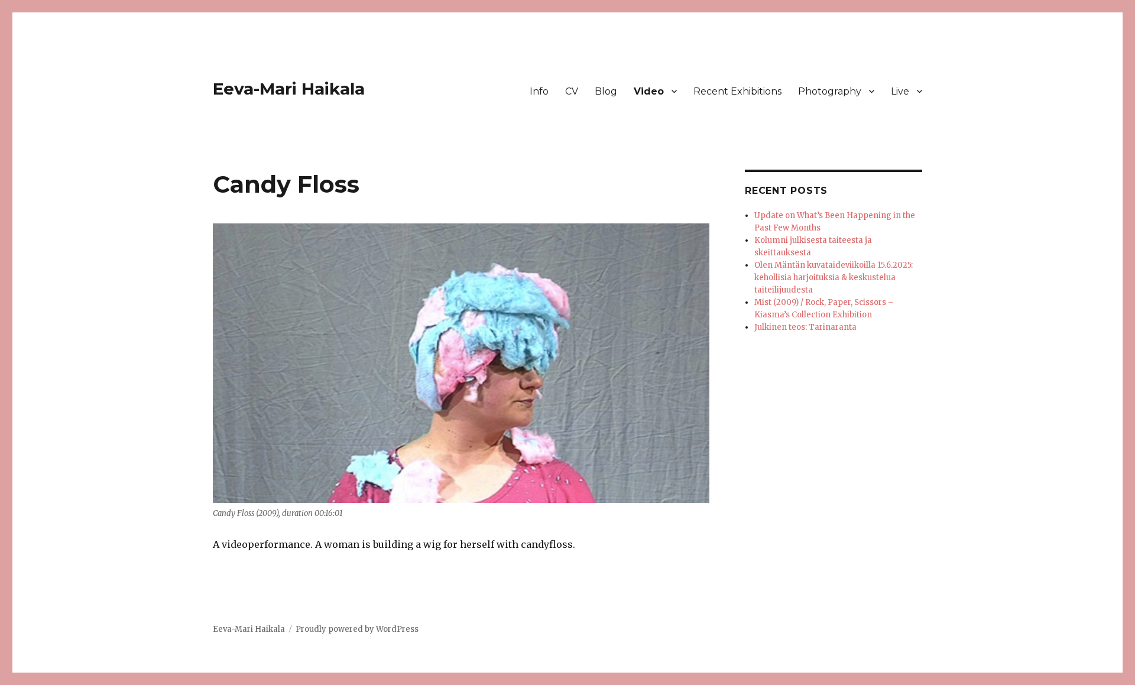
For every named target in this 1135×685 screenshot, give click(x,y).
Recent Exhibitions (737, 91)
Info (539, 91)
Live (900, 91)
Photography (829, 91)
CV (571, 91)
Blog (606, 91)
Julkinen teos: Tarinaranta (805, 327)
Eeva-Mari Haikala (289, 89)
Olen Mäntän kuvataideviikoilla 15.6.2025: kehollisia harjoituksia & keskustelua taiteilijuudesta (833, 277)
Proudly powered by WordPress (357, 629)
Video (649, 91)
